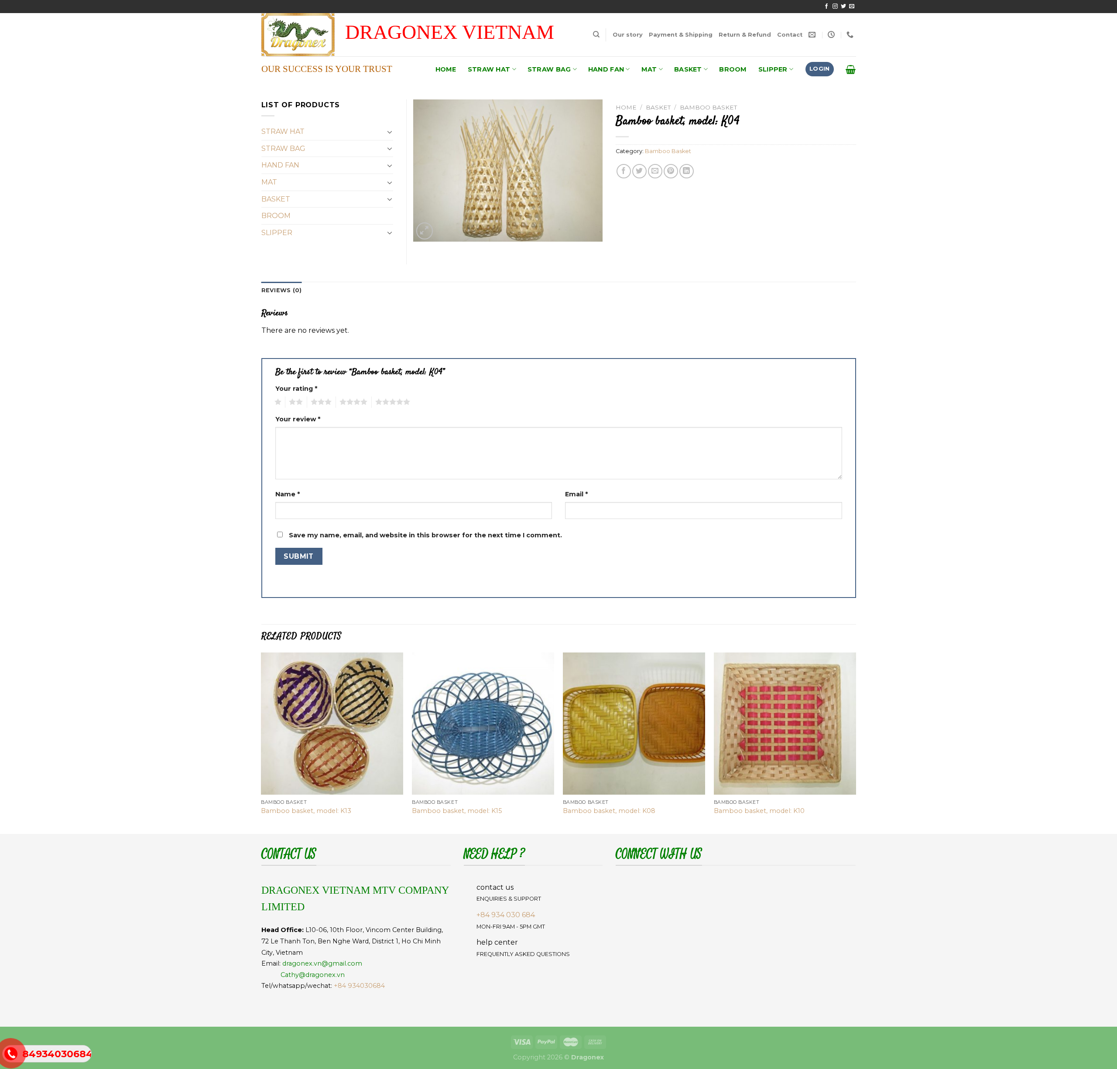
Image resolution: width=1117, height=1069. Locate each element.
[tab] (281, 290)
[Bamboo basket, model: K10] (785, 723)
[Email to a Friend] (655, 171)
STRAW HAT (489, 69)
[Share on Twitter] (639, 171)
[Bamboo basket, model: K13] (332, 723)
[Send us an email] (851, 6)
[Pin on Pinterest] (671, 171)
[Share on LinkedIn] (686, 171)
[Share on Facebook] (624, 171)
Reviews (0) (281, 290)
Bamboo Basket (708, 107)
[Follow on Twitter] (843, 6)
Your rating (296, 389)
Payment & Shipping (681, 34)
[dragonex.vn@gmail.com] (813, 34)
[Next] (855, 742)
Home (626, 107)
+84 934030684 (359, 986)
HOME (445, 69)
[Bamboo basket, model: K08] (634, 723)
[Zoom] (424, 230)
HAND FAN (606, 69)
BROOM (733, 69)
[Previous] (261, 742)
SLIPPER (773, 69)
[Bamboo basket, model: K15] (483, 723)
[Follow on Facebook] (826, 6)
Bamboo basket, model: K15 (457, 811)
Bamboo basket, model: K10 (759, 811)
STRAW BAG (549, 69)
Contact (789, 34)
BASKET (688, 69)
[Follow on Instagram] (835, 6)
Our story (628, 34)
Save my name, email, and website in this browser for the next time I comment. (425, 535)
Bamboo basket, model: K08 (609, 811)
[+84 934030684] (851, 34)
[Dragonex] (307, 34)
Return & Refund (745, 34)
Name (287, 494)
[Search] (596, 34)
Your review (297, 419)
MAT (649, 69)
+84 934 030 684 (505, 915)
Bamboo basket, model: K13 (306, 811)
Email (576, 494)
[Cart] (851, 69)
